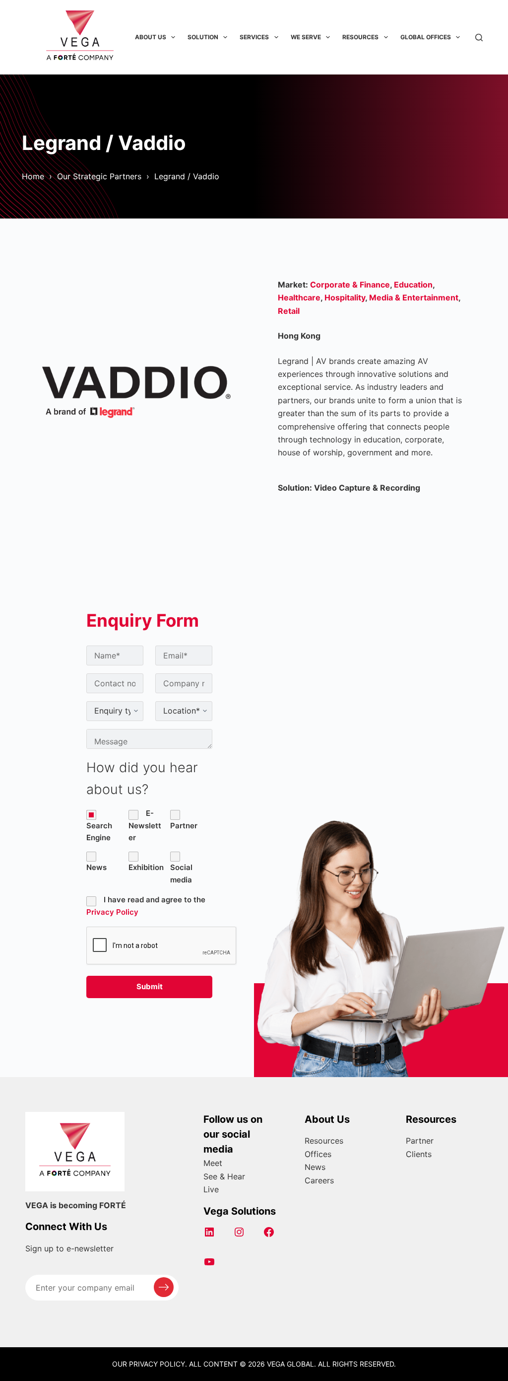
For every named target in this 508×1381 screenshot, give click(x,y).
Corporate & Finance (350, 285)
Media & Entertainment (413, 297)
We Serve (306, 37)
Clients (419, 1154)
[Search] (479, 37)
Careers (319, 1180)
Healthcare (299, 297)
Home (33, 176)
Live (211, 1189)
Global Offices (425, 37)
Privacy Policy (112, 912)
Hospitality (344, 297)
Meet (212, 1163)
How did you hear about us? (142, 778)
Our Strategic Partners (99, 176)
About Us (150, 37)
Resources (360, 37)
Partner (420, 1141)
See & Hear (224, 1176)
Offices (318, 1154)
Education (413, 285)
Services (254, 37)
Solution (203, 37)
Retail (289, 311)
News (315, 1167)
